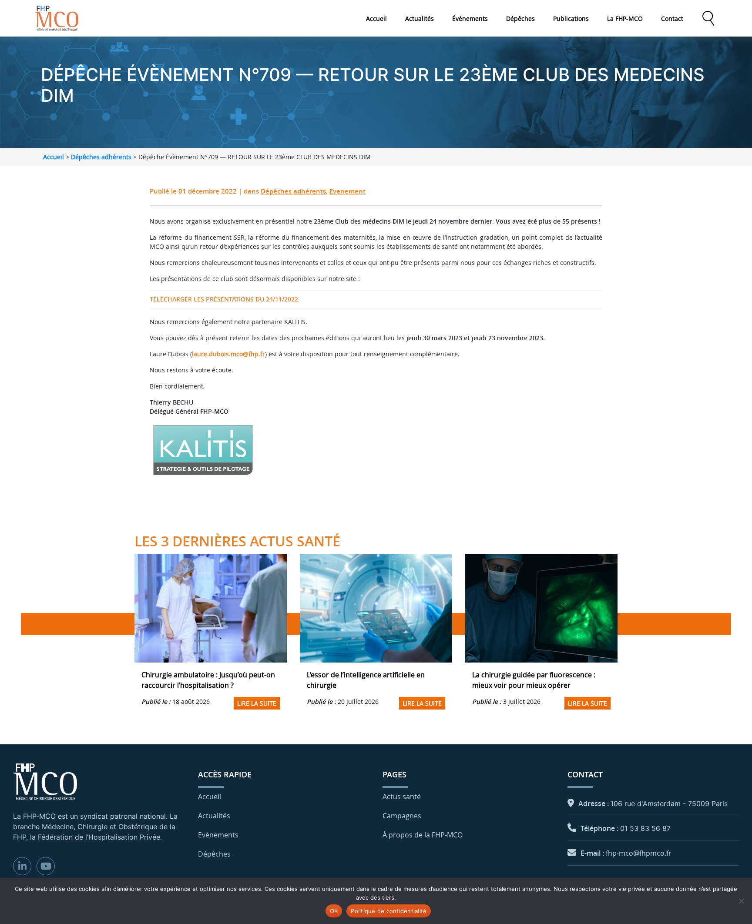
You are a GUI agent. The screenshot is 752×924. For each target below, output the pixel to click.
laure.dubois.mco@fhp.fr (228, 354)
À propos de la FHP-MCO (423, 835)
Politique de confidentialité (388, 910)
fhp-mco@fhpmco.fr (638, 853)
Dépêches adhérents (101, 157)
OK (334, 910)
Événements (470, 18)
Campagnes (402, 815)
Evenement (347, 191)
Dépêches (520, 18)
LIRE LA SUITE (256, 703)
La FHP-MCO (625, 18)
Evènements (218, 835)
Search (708, 18)
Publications (571, 18)
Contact (672, 18)
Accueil (376, 18)
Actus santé (402, 796)
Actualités (419, 18)
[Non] (741, 901)
